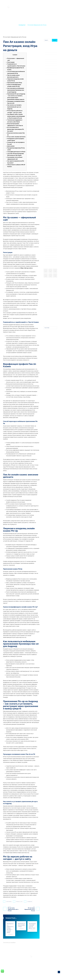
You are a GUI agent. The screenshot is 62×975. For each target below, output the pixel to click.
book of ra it (48, 118)
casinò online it (49, 133)
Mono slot (47, 169)
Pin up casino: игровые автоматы (16, 136)
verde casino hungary (50, 245)
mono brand (48, 167)
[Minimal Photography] (50, 271)
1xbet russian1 (48, 76)
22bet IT (47, 82)
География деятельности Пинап (16, 151)
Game (46, 144)
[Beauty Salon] (50, 275)
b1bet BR (47, 107)
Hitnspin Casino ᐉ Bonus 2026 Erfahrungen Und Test (50, 289)
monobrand (48, 173)
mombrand (47, 165)
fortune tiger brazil (50, 142)
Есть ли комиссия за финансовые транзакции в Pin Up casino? (15, 129)
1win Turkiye (48, 60)
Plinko (46, 216)
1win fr (46, 58)
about (46, 85)
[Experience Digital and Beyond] (8, 7)
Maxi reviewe (48, 156)
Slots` (46, 234)
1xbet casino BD (49, 67)
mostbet (47, 182)
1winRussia (47, 62)
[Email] (35, 966)
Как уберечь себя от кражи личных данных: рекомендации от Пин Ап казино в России (16, 116)
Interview (47, 149)
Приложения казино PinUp (14, 82)
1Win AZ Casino (49, 51)
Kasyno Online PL (49, 151)
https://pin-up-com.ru (26, 268)
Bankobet (47, 109)
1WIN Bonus (48, 53)
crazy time (47, 140)
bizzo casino (48, 114)
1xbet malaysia (48, 69)
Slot (46, 229)
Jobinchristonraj (8, 901)
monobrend (48, 176)
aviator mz (47, 102)
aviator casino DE (49, 94)
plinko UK (47, 220)
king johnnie (48, 153)
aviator (46, 89)
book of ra (47, 116)
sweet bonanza (49, 236)
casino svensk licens (50, 136)
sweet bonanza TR (49, 238)
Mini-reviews (48, 160)
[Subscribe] (55, 328)
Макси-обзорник (49, 252)
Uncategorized (29, 901)
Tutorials (47, 240)
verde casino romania (50, 247)
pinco (46, 214)
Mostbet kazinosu (49, 189)
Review (47, 223)
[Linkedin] (31, 966)
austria (46, 87)
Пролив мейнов (49, 254)
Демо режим (10, 146)
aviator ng (47, 105)
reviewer (47, 227)
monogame (48, 178)
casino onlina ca (49, 129)
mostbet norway (49, 194)
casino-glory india (49, 138)
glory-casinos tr (49, 147)
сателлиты (47, 258)
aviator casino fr (49, 96)
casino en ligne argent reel (50, 126)
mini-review (48, 158)
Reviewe (47, 225)
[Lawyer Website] (46, 271)
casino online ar (49, 131)
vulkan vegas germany (50, 249)
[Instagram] (33, 966)
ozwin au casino (49, 207)
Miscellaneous (48, 162)
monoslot (47, 180)
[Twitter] (29, 966)
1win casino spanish (50, 56)
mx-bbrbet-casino (49, 202)
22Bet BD (47, 80)
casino (46, 123)
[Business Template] (55, 275)
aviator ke (47, 100)
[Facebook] (27, 966)
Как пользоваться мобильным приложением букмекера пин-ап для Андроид (15, 90)
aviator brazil (48, 91)
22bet (46, 78)
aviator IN (47, 98)
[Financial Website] (55, 271)
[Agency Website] (46, 275)
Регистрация (10, 62)
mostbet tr (47, 196)
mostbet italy (48, 187)
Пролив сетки (48, 256)
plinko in (47, 218)
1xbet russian (48, 73)
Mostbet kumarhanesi (50, 191)
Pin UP (46, 211)
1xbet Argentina (49, 65)
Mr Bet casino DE (49, 198)
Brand (46, 120)
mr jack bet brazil (49, 200)
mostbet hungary (49, 185)
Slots (46, 231)
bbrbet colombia (49, 111)
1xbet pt (47, 71)
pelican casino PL (49, 209)
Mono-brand (48, 171)
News (46, 205)
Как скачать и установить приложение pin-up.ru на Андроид (14, 106)
